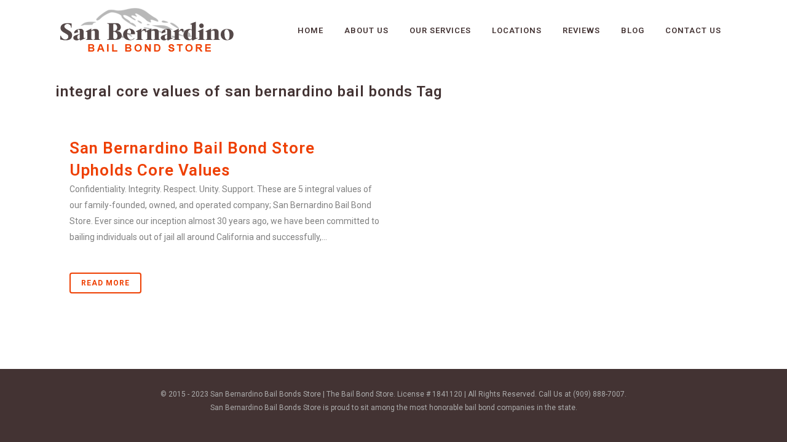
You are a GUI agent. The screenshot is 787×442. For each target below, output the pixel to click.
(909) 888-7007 (599, 394)
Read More (105, 283)
